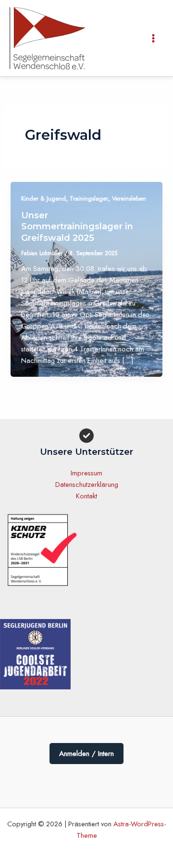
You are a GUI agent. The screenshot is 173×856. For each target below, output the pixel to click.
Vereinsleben (129, 198)
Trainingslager (89, 198)
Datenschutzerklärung (86, 484)
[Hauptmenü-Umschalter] (153, 38)
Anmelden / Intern (86, 753)
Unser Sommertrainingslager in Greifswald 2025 (77, 226)
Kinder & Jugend (43, 198)
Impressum (86, 473)
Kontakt (86, 496)
